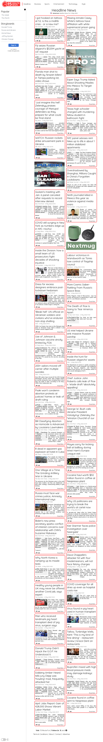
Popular (5, 11)
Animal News (6, 33)
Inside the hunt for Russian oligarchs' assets (81, 358)
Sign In (13, 45)
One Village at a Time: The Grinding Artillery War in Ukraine (47, 473)
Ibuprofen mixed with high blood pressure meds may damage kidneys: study (81, 671)
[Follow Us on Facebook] (66, 730)
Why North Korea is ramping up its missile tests (47, 560)
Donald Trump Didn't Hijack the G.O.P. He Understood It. (47, 651)
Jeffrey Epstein (7, 36)
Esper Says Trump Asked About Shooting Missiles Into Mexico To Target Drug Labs (81, 84)
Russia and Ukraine (9, 30)
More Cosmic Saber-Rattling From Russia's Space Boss (79, 287)
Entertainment (59, 4)
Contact (58, 734)
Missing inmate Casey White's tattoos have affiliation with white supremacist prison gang (81, 22)
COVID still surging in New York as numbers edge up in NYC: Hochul (49, 225)
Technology (73, 4)
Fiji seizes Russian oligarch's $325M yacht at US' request (49, 48)
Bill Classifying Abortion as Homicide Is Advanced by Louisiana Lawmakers (49, 424)
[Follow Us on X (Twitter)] (60, 730)
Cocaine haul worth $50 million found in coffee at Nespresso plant (81, 478)
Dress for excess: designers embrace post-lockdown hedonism (49, 287)
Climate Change (7, 39)
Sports (47, 4)
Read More (60, 41)
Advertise (66, 734)
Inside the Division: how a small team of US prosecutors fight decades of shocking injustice (49, 256)
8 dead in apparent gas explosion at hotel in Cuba (49, 450)
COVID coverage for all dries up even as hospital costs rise (81, 587)
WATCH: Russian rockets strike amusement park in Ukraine (49, 141)
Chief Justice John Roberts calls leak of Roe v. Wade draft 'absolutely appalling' (81, 383)
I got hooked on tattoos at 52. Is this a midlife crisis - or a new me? (48, 21)
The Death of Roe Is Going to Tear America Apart (80, 309)
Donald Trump (7, 27)
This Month (5, 18)
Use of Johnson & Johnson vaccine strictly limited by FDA (48, 339)
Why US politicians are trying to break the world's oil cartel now (79, 504)
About (51, 734)
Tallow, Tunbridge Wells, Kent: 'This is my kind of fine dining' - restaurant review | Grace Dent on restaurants (80, 638)
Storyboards (7, 23)
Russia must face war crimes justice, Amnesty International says (48, 496)
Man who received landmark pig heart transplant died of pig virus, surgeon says (47, 620)
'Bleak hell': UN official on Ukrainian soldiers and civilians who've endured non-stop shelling (49, 316)
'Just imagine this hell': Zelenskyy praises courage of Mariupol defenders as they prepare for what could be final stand (48, 110)
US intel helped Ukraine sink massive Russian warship (80, 333)
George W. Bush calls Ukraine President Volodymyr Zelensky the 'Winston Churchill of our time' (81, 415)
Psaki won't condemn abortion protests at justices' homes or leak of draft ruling (49, 395)
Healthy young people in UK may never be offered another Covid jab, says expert (49, 590)
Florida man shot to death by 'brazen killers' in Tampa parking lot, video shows (48, 76)
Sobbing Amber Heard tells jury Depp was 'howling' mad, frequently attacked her (49, 677)
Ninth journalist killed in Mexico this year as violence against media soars (80, 199)
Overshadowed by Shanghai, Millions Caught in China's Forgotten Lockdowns (81, 175)
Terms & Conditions (40, 734)
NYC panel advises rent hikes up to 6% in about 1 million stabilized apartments (81, 142)
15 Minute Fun (45, 730)
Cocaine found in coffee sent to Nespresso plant (80, 699)
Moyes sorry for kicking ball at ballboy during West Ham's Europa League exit (80, 449)
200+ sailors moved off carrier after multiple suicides (48, 368)
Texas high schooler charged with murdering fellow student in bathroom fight (80, 113)
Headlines (27, 4)
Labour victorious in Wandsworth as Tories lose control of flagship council (80, 260)
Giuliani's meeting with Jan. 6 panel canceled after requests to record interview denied (48, 196)
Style (83, 4)
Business (38, 4)
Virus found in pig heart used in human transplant (81, 610)
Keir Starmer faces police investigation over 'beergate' (81, 528)
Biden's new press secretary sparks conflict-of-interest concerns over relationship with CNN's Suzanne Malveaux (49, 527)
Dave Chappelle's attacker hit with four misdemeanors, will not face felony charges (80, 559)
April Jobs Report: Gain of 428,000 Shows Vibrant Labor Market (49, 706)
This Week (5, 15)
